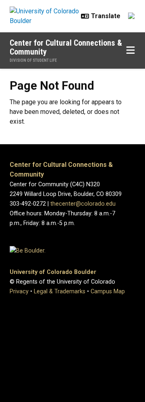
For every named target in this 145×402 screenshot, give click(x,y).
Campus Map (108, 291)
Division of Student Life (33, 60)
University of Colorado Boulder (53, 272)
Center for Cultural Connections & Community (66, 47)
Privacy (19, 291)
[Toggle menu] (130, 50)
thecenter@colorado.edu (83, 203)
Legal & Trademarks (59, 291)
